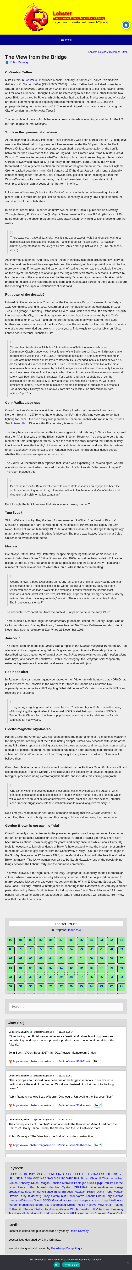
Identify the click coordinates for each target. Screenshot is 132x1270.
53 (40, 967)
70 (111, 949)
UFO (62, 1178)
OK (56, 1264)
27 (61, 986)
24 (91, 986)
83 (101, 940)
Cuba (90, 1183)
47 (101, 967)
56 (10, 967)
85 (81, 940)
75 (61, 949)
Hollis (81, 1204)
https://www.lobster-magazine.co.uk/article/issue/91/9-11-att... (53, 1061)
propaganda (16, 1191)
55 (20, 967)
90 (30, 940)
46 (111, 967)
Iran (106, 1183)
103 (26, 1174)
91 (20, 940)
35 (101, 977)
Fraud (106, 1209)
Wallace (64, 1209)
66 (30, 958)
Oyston (66, 1187)
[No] (127, 1262)
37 (81, 977)
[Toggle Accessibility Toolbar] (126, 25)
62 (71, 958)
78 (30, 949)
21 (121, 986)
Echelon (56, 1183)
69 (121, 949)
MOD (36, 1178)
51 (61, 967)
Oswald (13, 1196)
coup (97, 1200)
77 (40, 949)
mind (57, 1191)
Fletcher (54, 1187)
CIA (58, 1174)
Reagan (45, 1183)
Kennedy (24, 1183)
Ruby (23, 1196)
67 (20, 958)
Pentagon (80, 1183)
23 (101, 986)
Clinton (13, 1183)
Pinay (46, 1196)
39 (61, 977)
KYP (120, 1174)
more (104, 22)
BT (10, 1174)
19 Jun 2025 (64, 1119)
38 (71, 977)
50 (71, 967)
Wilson (119, 1178)
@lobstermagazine (43, 1032)
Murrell (41, 1187)
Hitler (31, 1187)
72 (91, 949)
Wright (74, 1209)
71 (101, 949)
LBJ (11, 1178)
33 (121, 977)
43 (20, 977)
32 (31, 80)
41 (40, 977)
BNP (52, 1174)
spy (47, 1204)
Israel (119, 1183)
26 (71, 986)
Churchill (95, 1178)
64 (50, 958)
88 (50, 940)
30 (30, 986)
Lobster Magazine (19, 1031)
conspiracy (86, 1200)
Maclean (80, 1191)
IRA (95, 1174)
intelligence (116, 1200)
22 (111, 986)
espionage (116, 1187)
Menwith (67, 1183)
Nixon (34, 1183)
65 (40, 958)
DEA (64, 1174)
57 (121, 958)
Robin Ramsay (19, 62)
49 (81, 967)
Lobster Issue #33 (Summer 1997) (107, 51)
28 (50, 986)
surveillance (45, 1191)
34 (111, 977)
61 (81, 958)
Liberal (100, 1196)
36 (91, 977)
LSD (17, 1178)
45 (121, 967)
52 (50, 967)
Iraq (112, 1183)
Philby (91, 1191)
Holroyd (91, 1204)
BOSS (47, 1200)
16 (18, 423)
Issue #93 (74, 930)
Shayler (28, 1209)
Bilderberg (34, 1196)
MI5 (23, 1178)
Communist (58, 1196)
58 (111, 958)
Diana (100, 1191)
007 (20, 1174)
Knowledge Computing (65, 1248)
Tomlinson (51, 1209)
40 (50, 977)
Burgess (67, 1191)
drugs (104, 1200)
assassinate (70, 1200)
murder (13, 1204)
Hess (21, 1187)
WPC (69, 1178)
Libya (12, 1187)
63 (61, 958)
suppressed (58, 1204)
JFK (107, 1174)
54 (30, 967)
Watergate (26, 1200)
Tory (109, 1196)
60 (91, 958)
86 (71, 940)
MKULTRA (80, 1187)
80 (10, 949)
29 (40, 986)
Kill (93, 1209)
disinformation (99, 1187)
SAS (50, 1178)
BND (39, 1174)
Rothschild (15, 1209)
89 (40, 940)
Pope (109, 1191)
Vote (99, 1209)
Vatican (118, 1191)
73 (81, 949)
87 (61, 940)
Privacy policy (71, 1264)
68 (10, 958)
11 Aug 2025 (64, 1032)
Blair (77, 1178)
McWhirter (104, 1204)
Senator (85, 1209)
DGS (71, 1174)
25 (81, 986)
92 (10, 940)
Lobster (62, 13)
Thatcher (108, 1178)
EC (15, 1174)
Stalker (38, 1209)
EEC (78, 1174)
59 (101, 958)
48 (91, 967)
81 (121, 940)
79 (20, 949)
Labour (90, 1196)
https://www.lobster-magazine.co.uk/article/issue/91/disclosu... (53, 1105)
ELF (84, 1174)
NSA (43, 1178)
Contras (118, 1196)
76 (50, 949)
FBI (90, 1174)
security (30, 1191)
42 (30, 977)
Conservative (75, 1196)
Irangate (14, 1200)
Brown (85, 1178)
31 (20, 986)
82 (111, 940)
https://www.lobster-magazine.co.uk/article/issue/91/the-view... (53, 1145)
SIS (56, 1178)
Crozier (71, 1204)
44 (10, 977)
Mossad (57, 1200)
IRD (101, 1174)
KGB (114, 1174)
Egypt (99, 1183)
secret (39, 1204)
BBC (32, 1174)
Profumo (118, 1204)
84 (91, 940)
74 (71, 949)
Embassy (117, 1209)
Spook (38, 1200)
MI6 (29, 1178)
